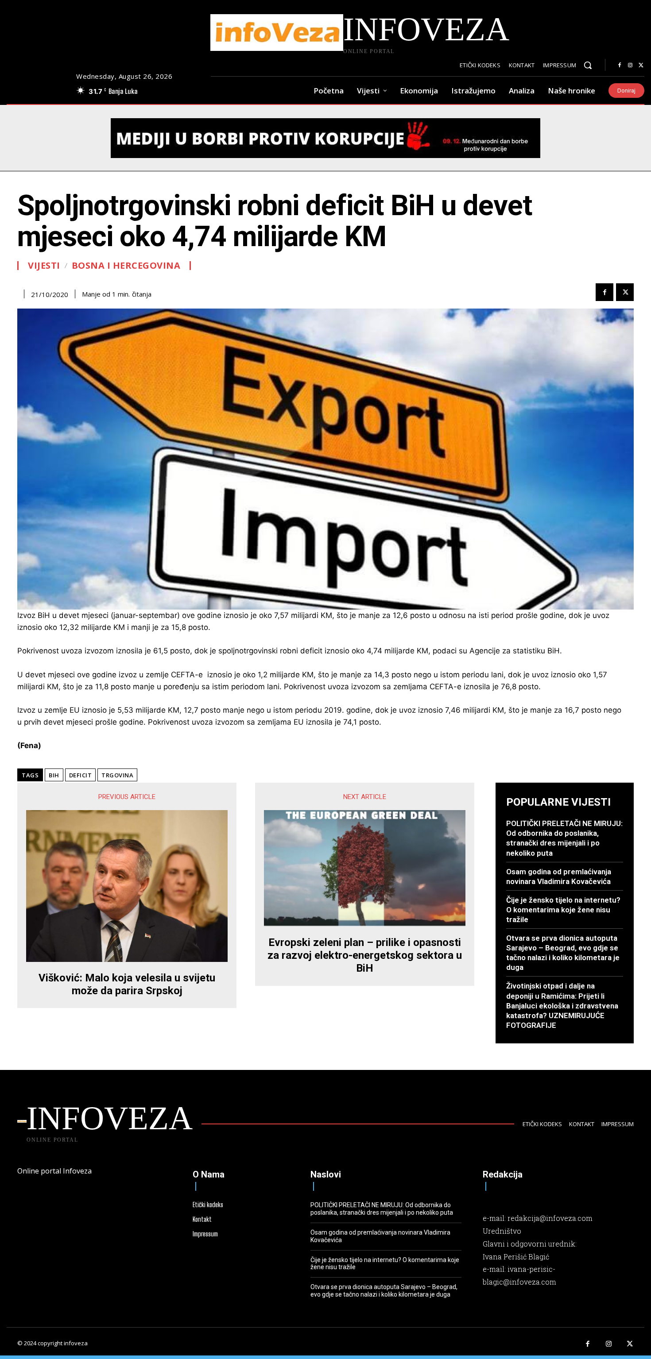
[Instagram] (630, 65)
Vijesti (44, 265)
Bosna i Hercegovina (126, 265)
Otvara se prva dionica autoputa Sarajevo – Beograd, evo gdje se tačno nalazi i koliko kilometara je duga (563, 953)
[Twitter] (641, 65)
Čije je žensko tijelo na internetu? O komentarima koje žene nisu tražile (563, 910)
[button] (587, 65)
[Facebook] (619, 65)
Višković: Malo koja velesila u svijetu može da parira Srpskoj (127, 984)
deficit (80, 775)
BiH (54, 775)
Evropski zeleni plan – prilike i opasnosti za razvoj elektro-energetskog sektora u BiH (364, 955)
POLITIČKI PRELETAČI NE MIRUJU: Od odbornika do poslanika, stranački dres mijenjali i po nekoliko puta (564, 838)
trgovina (117, 775)
